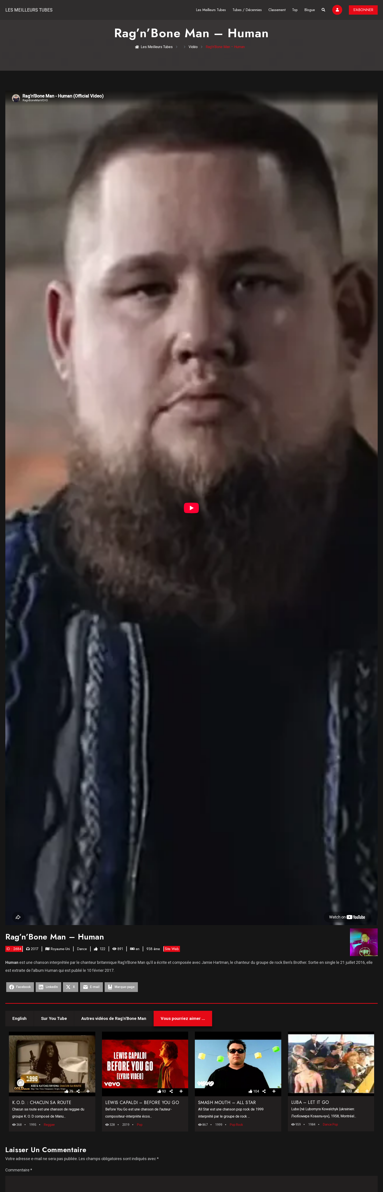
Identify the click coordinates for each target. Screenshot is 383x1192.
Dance (82, 948)
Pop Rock (236, 1124)
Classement (276, 9)
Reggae (49, 1124)
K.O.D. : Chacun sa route (41, 1102)
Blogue (309, 9)
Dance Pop (330, 1124)
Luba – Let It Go (310, 1102)
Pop (140, 1124)
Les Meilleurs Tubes (29, 10)
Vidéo (193, 47)
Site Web (172, 948)
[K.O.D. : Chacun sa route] (52, 1064)
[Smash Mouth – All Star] (238, 1064)
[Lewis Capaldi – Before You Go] (145, 1064)
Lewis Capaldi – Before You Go (142, 1102)
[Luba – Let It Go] (331, 1063)
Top (295, 9)
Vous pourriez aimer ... (183, 1018)
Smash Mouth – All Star (227, 1102)
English (19, 1018)
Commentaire (18, 1170)
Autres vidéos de (113, 1018)
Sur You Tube (54, 1018)
